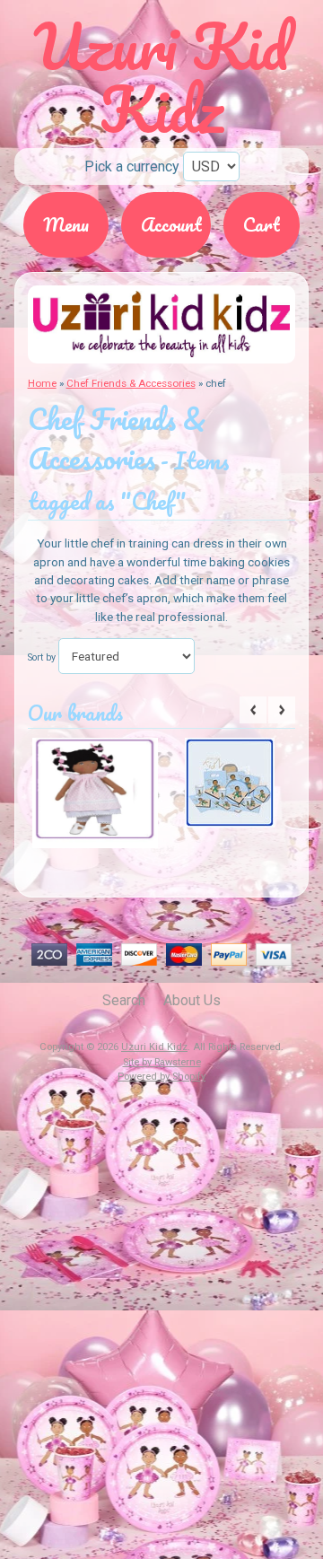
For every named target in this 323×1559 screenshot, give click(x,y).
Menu (66, 224)
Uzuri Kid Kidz (154, 1047)
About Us (192, 1000)
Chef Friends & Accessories (131, 383)
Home (42, 383)
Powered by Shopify (161, 1076)
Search (123, 1000)
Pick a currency (131, 166)
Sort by (42, 657)
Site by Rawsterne (162, 1062)
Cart (261, 224)
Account (171, 224)
